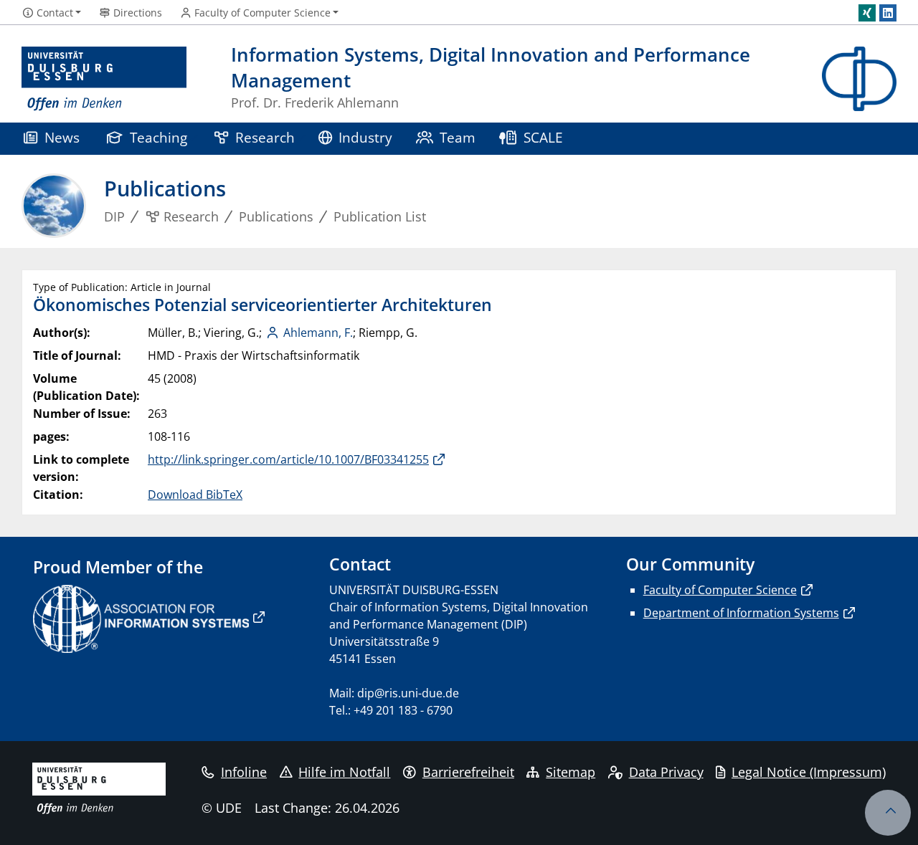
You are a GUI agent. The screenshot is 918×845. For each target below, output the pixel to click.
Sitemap (570, 771)
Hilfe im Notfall (344, 771)
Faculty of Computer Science (720, 590)
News (62, 137)
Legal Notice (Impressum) (809, 771)
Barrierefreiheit (468, 771)
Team (457, 137)
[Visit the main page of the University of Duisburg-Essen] (104, 79)
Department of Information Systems (741, 613)
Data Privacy (666, 771)
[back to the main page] (859, 79)
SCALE (543, 137)
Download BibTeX (195, 494)
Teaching (158, 137)
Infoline (244, 771)
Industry (365, 137)
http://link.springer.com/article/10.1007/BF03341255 (288, 459)
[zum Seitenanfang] (888, 813)
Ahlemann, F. (318, 332)
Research (265, 137)
